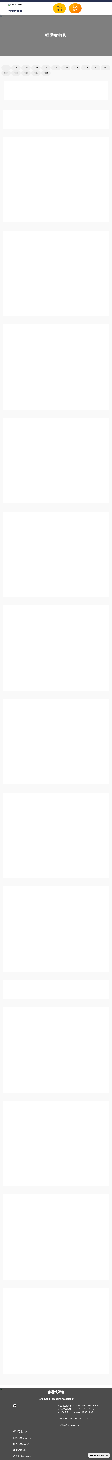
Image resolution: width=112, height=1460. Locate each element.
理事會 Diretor (20, 1450)
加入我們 (75, 8)
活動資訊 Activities (22, 1456)
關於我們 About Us (22, 1438)
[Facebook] (14, 1405)
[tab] (6, 67)
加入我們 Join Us (21, 1444)
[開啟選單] (45, 8)
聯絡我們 (59, 8)
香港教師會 (15, 11)
